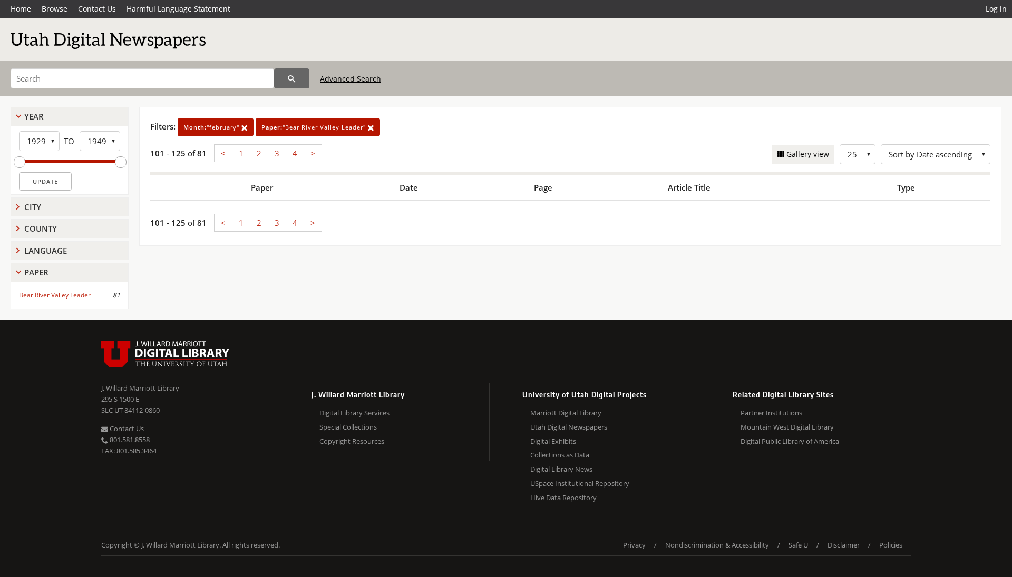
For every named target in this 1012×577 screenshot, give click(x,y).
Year (34, 116)
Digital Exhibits (553, 441)
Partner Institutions (771, 412)
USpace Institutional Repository (579, 483)
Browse (54, 9)
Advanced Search (350, 79)
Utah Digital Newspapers (568, 427)
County (40, 228)
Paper (36, 272)
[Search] (291, 78)
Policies (890, 545)
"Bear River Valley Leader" (314, 127)
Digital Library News (561, 469)
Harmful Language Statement (178, 9)
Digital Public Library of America (790, 441)
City (32, 207)
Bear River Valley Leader (55, 295)
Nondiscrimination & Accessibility (717, 545)
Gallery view (806, 154)
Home (21, 9)
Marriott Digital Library (565, 412)
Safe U (798, 545)
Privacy (634, 545)
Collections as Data (559, 455)
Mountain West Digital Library (787, 427)
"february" (212, 127)
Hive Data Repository (563, 497)
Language (45, 250)
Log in (996, 9)
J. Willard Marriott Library (140, 388)
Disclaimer (844, 545)
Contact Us (97, 9)
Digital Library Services (354, 412)
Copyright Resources (351, 441)
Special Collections (348, 427)
